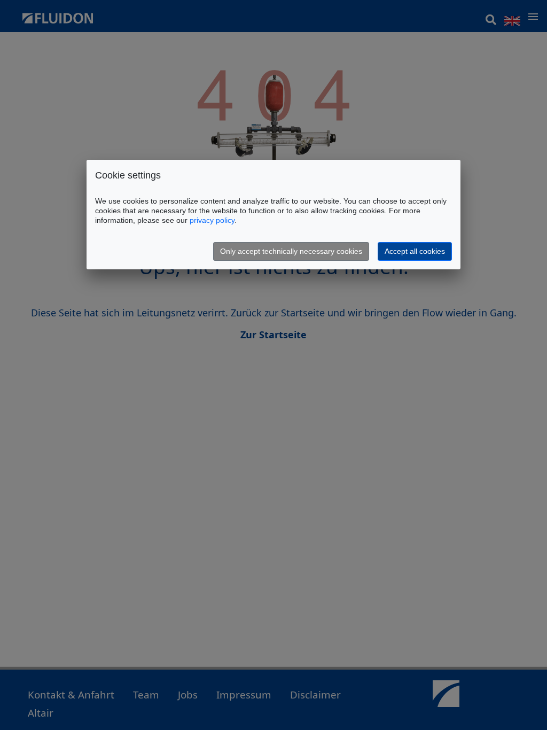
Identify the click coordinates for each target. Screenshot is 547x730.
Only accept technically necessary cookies (291, 251)
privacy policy (212, 220)
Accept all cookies (415, 251)
